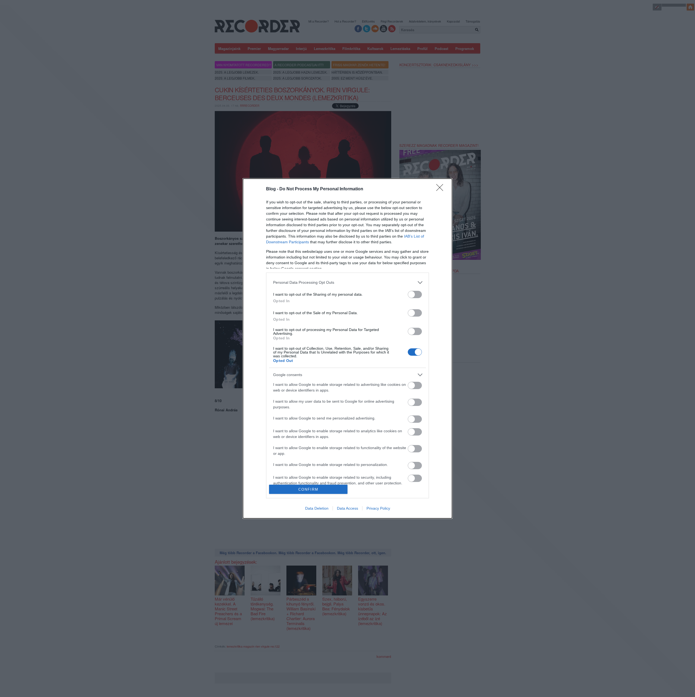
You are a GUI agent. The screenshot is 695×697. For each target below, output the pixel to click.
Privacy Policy (378, 508)
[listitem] (347, 282)
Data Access (347, 508)
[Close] (441, 189)
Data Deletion (316, 508)
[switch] (415, 294)
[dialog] (347, 348)
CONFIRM (308, 489)
